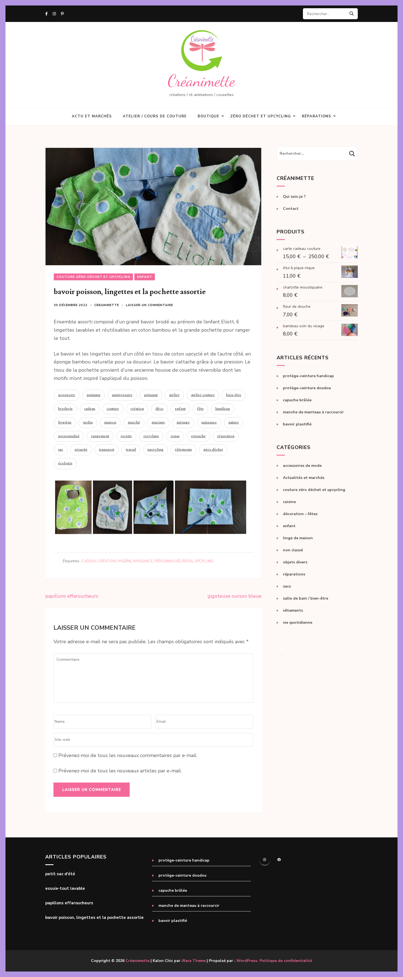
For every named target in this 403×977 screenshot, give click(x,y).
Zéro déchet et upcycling (260, 116)
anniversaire (122, 395)
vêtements (183, 449)
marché (134, 422)
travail (131, 449)
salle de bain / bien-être (305, 598)
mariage (158, 422)
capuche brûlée (297, 400)
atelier (174, 395)
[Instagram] (54, 13)
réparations (294, 574)
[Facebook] (46, 13)
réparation (225, 436)
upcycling (155, 449)
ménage (183, 422)
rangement (100, 436)
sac (60, 449)
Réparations (316, 116)
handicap (222, 408)
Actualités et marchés (303, 477)
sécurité (81, 449)
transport (106, 449)
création (137, 408)
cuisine (289, 501)
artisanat (151, 395)
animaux (93, 395)
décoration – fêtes (300, 513)
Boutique (208, 116)
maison (110, 422)
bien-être (233, 395)
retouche (198, 436)
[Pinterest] (62, 13)
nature (233, 422)
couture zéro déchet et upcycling (93, 277)
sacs (287, 586)
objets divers (295, 562)
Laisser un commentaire (149, 305)
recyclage (151, 436)
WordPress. (247, 960)
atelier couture (203, 395)
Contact (291, 208)
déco (159, 408)
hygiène (65, 422)
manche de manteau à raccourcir (313, 412)
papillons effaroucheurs (71, 596)
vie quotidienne (297, 622)
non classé (293, 550)
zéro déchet (213, 449)
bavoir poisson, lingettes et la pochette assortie (94, 917)
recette (126, 436)
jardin (88, 422)
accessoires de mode (302, 465)
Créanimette (201, 80)
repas (175, 436)
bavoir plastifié (297, 424)
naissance (209, 422)
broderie (65, 408)
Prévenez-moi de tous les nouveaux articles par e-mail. (120, 770)
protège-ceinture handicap (308, 376)
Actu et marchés (92, 116)
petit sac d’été (60, 874)
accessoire (66, 395)
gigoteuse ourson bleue (235, 596)
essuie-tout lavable (65, 888)
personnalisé (69, 436)
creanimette (106, 305)
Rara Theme (194, 960)
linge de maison (298, 538)
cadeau (89, 408)
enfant (144, 277)
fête (200, 408)
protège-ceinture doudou (307, 388)
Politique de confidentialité (286, 960)
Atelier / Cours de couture (155, 116)
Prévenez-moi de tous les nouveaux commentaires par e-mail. (127, 755)
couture (113, 408)
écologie (65, 463)
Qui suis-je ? (294, 196)
